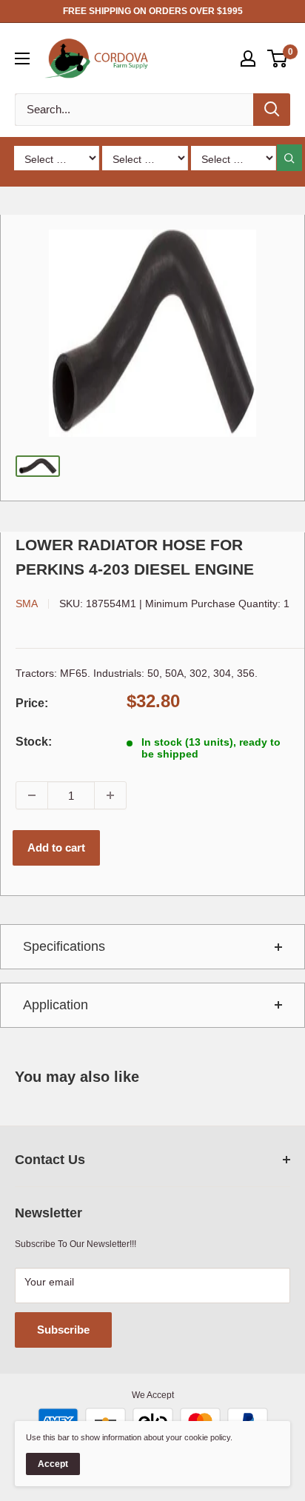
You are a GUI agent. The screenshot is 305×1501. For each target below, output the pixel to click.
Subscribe (63, 1329)
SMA (27, 603)
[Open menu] (22, 58)
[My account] (248, 58)
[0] (278, 58)
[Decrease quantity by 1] (31, 795)
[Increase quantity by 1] (110, 795)
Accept (53, 1464)
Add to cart (56, 847)
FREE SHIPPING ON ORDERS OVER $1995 (153, 11)
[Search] (271, 109)
